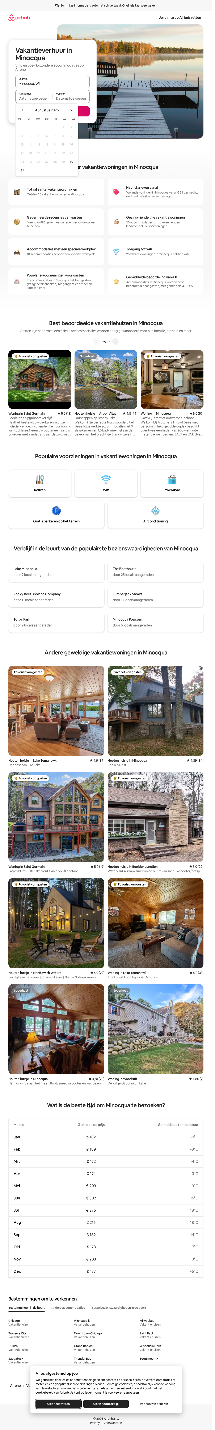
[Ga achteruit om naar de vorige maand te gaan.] (22, 110)
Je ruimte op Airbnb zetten (180, 17)
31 (22, 170)
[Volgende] (115, 341)
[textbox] (34, 98)
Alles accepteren (58, 1404)
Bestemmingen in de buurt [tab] (26, 1308)
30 (71, 162)
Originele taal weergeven (139, 5)
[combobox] (52, 83)
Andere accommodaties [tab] (68, 1308)
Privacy (95, 1423)
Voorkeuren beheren (154, 1404)
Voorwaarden (113, 1423)
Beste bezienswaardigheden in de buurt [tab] (119, 1308)
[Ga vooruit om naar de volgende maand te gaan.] (71, 110)
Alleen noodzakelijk (106, 1404)
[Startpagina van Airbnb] (19, 17)
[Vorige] (96, 341)
